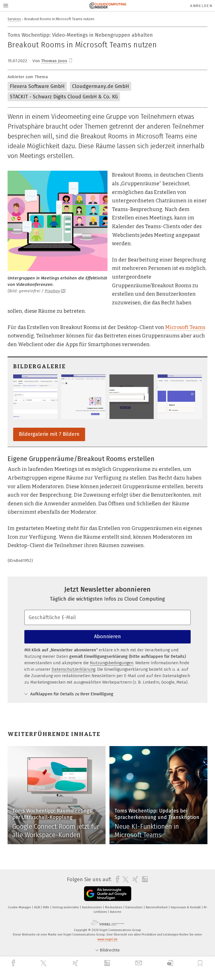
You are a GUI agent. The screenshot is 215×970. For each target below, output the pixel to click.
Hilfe (46, 907)
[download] (170, 963)
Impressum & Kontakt (186, 907)
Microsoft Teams (185, 327)
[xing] (76, 963)
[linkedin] (108, 963)
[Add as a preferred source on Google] (107, 893)
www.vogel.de (107, 939)
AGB (37, 907)
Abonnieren (107, 636)
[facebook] (14, 963)
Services (14, 19)
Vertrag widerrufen (66, 907)
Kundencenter (92, 907)
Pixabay (52, 290)
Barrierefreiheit (157, 907)
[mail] (139, 963)
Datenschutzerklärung (73, 669)
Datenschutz (134, 907)
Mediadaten (114, 907)
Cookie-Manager (20, 907)
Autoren (115, 912)
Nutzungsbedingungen (111, 662)
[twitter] (44, 963)
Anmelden (201, 5)
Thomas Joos (54, 60)
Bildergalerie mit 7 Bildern (49, 434)
